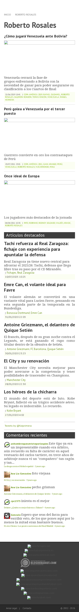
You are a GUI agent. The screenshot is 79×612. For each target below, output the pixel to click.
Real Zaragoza (25, 272)
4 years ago (50, 507)
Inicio (7, 14)
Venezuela (53, 97)
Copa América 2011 (33, 164)
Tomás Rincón (39, 97)
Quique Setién (55, 349)
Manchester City (16, 380)
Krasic (67, 223)
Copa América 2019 (33, 94)
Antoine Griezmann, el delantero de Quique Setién (39, 327)
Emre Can (36, 313)
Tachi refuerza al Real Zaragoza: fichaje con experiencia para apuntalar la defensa (36, 249)
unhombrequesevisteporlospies (29, 443)
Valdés (59, 223)
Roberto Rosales (25, 14)
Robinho (33, 223)
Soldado (51, 223)
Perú (59, 164)
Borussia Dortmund (18, 313)
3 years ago (31, 480)
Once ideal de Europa (21, 176)
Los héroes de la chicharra (30, 392)
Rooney (42, 223)
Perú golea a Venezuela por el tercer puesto (34, 111)
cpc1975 (16, 501)
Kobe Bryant (14, 410)
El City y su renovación (26, 361)
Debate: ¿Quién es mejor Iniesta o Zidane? (23, 507)
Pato (26, 223)
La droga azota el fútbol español (18, 466)
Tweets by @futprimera (18, 425)
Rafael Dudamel (51, 94)
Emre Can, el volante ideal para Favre (35, 287)
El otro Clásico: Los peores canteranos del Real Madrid (28, 526)
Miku (52, 166)
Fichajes (11, 272)
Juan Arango (49, 164)
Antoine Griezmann (18, 349)
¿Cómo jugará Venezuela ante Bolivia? (35, 36)
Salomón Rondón (23, 97)
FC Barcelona (38, 349)
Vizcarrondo (42, 166)
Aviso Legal (11, 608)
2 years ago (40, 466)
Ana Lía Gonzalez (21, 473)
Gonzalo (16, 514)
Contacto (27, 608)
